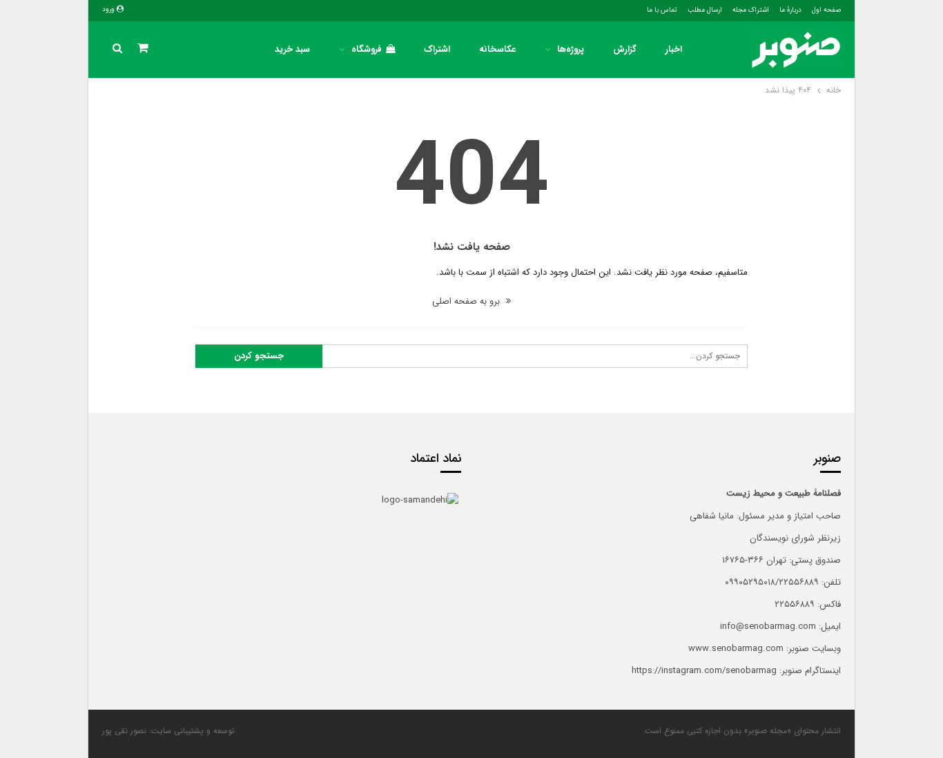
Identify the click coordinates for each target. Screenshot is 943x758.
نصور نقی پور (124, 730)
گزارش (624, 49)
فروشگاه (366, 49)
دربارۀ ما (790, 10)
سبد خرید (292, 49)
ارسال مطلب (705, 10)
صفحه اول (826, 10)
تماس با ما (662, 10)
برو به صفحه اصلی (467, 301)
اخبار (673, 49)
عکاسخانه (497, 49)
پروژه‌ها (570, 49)
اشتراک (437, 49)
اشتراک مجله (750, 10)
